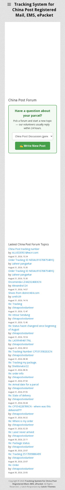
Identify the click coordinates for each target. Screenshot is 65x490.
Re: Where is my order (20, 421)
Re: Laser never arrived (21, 432)
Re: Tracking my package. (22, 362)
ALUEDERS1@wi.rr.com (25, 252)
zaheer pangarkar (22, 263)
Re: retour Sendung (19, 314)
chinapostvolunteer (23, 307)
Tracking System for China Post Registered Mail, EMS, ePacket (34, 10)
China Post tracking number (23, 249)
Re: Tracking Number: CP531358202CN (30, 351)
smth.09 (16, 296)
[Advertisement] (33, 60)
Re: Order (13, 465)
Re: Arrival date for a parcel (23, 384)
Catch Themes (48, 486)
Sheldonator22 (20, 366)
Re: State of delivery (19, 395)
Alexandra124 (19, 285)
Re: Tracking (15, 304)
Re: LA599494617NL (19, 340)
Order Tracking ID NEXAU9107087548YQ (31, 260)
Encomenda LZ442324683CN (24, 282)
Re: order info (16, 373)
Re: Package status (19, 443)
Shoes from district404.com (23, 293)
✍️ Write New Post (33, 146)
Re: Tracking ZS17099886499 (24, 454)
